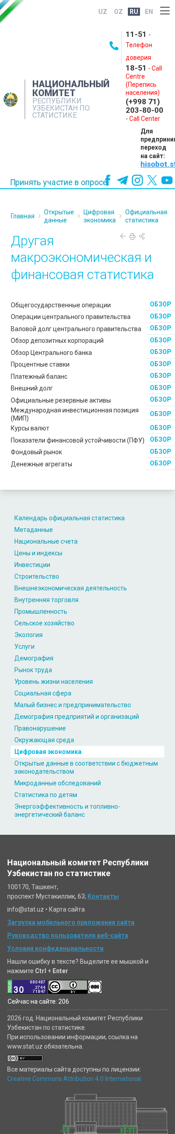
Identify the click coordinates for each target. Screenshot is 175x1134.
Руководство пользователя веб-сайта (67, 935)
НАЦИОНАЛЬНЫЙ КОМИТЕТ (70, 88)
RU (134, 11)
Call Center (144, 118)
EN (149, 11)
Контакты (103, 896)
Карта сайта (67, 909)
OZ (118, 11)
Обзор (160, 304)
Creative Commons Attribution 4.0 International (74, 1078)
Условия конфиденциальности (55, 948)
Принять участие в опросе (58, 182)
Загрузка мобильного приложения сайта (71, 922)
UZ (102, 11)
